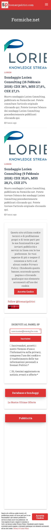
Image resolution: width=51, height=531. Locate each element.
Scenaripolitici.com (21, 5)
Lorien (7, 72)
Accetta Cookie (25, 291)
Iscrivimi (25, 338)
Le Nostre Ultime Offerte (22, 402)
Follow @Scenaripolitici (21, 301)
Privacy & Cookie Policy (21, 528)
